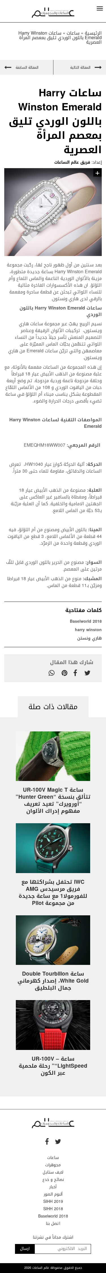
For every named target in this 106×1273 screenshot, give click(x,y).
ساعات (53, 1157)
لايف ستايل (53, 1172)
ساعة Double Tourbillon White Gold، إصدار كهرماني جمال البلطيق (53, 981)
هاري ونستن (89, 638)
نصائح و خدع (53, 1179)
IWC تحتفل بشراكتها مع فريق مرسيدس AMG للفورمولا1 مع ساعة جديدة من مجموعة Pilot (53, 892)
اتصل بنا (53, 1223)
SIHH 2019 (53, 1201)
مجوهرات (53, 1165)
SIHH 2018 (53, 1209)
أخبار (53, 1187)
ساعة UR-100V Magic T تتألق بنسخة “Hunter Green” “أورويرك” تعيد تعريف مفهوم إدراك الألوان (53, 800)
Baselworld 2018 (86, 621)
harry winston (88, 630)
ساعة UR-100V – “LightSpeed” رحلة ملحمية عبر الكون (53, 1066)
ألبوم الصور (53, 1194)
